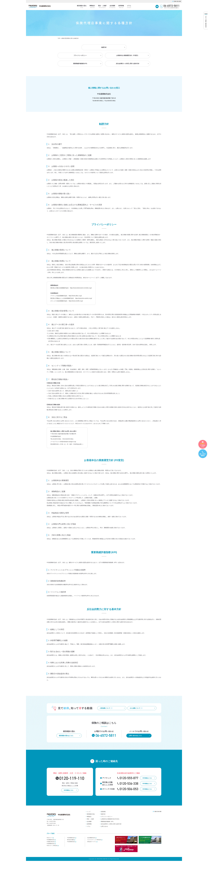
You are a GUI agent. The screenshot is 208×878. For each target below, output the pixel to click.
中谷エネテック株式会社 (52, 845)
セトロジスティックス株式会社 (94, 839)
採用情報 (89, 824)
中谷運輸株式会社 (51, 839)
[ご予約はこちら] (202, 444)
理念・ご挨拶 (90, 819)
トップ (88, 811)
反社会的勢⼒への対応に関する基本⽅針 (111, 824)
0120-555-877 (129, 778)
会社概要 (89, 821)
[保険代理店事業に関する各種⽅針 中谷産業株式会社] (39, 6)
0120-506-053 (129, 789)
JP (173, 1)
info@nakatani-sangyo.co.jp (68, 441)
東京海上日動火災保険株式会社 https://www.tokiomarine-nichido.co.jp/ (71, 288)
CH (177, 1)
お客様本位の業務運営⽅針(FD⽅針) (110, 819)
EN (175, 1)
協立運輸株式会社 (91, 837)
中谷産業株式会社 (71, 841)
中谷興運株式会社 (51, 843)
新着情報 (103, 811)
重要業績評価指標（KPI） (107, 821)
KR (180, 1)
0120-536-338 (129, 783)
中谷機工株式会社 (51, 841)
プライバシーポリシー (106, 816)
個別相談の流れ (91, 814)
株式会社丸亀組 (70, 839)
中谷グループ (50, 837)
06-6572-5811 (99, 100)
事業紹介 (89, 816)
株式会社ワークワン (91, 841)
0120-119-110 (71, 778)
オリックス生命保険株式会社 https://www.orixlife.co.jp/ (66, 301)
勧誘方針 (103, 814)
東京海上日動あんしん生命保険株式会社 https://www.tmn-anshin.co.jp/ (71, 298)
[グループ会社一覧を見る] (206, 20)
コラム (88, 826)
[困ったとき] (202, 453)
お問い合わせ (104, 826)
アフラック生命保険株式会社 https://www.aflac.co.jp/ (66, 295)
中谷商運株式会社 (71, 837)
